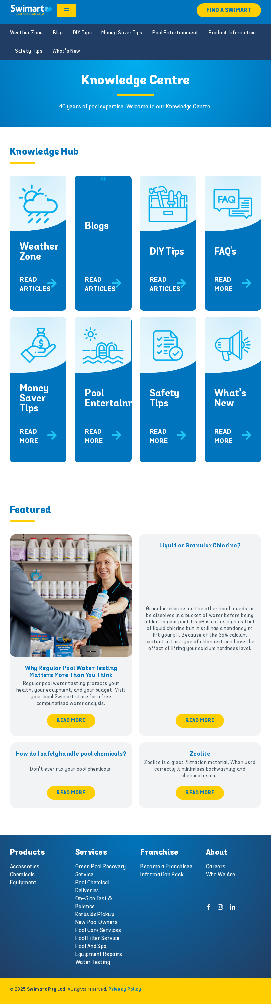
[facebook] (208, 907)
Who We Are (220, 874)
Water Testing (92, 962)
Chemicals (22, 874)
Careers (216, 866)
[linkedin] (232, 907)
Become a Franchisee (166, 866)
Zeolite (200, 754)
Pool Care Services (98, 930)
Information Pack (162, 874)
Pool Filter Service (97, 938)
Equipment (23, 882)
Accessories (25, 866)
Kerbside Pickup (94, 914)
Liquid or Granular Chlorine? (200, 546)
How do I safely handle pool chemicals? (71, 754)
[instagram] (220, 907)
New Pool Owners (96, 922)
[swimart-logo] (31, 6)
